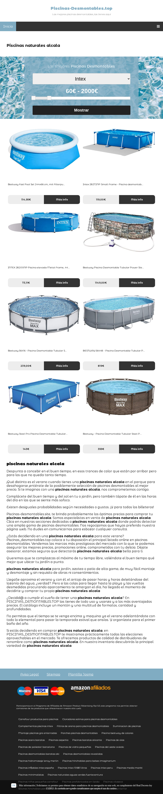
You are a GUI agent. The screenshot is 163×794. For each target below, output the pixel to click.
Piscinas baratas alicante (87, 739)
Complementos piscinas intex (35, 726)
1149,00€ (101, 282)
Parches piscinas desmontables (79, 732)
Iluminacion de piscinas (127, 726)
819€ (101, 365)
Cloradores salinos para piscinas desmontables (89, 719)
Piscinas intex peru (102, 767)
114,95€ (26, 199)
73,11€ (26, 282)
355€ (101, 449)
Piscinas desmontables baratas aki (38, 753)
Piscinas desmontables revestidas (83, 753)
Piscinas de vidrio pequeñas (75, 746)
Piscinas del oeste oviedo (109, 746)
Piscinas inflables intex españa (36, 767)
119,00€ (101, 199)
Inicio (8, 26)
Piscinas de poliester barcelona (36, 746)
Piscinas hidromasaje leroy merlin (38, 760)
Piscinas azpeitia (58, 739)
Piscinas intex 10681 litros (72, 767)
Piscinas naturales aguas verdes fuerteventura (75, 774)
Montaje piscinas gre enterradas (37, 732)
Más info (62, 199)
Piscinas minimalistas (31, 774)
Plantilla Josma (80, 674)
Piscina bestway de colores (117, 732)
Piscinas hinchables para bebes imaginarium (89, 760)
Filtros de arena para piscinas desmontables (83, 726)
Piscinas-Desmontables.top (81, 8)
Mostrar (81, 110)
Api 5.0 (96, 705)
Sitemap (53, 674)
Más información (27, 785)
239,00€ (25, 365)
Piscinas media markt (130, 767)
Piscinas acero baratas (31, 739)
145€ (26, 449)
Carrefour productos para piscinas (38, 719)
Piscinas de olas (115, 739)
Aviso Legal (29, 674)
